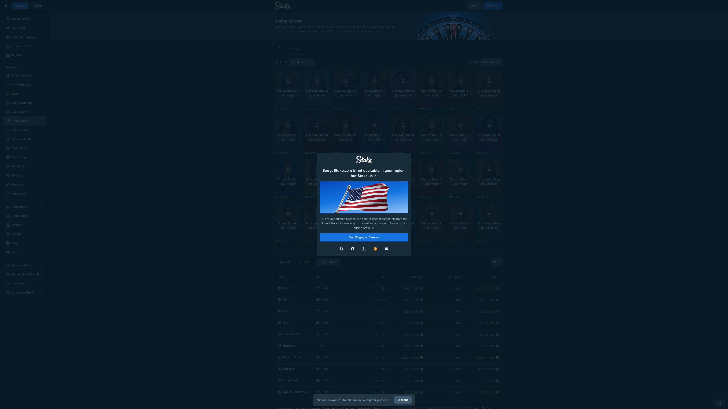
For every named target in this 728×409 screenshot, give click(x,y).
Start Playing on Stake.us (364, 237)
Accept (403, 400)
